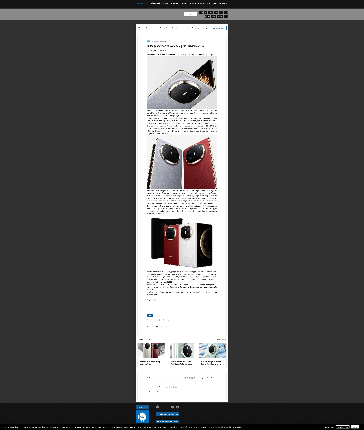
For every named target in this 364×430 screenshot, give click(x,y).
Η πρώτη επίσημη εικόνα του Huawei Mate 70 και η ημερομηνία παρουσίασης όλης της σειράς (212, 362)
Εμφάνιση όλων (222, 339)
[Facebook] (172, 407)
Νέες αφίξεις (175, 28)
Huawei (150, 315)
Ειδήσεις (148, 28)
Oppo (221, 12)
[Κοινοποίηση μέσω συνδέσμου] (162, 326)
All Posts (140, 28)
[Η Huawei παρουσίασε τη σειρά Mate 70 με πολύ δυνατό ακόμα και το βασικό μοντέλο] (182, 350)
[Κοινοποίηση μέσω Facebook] (148, 326)
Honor (216, 12)
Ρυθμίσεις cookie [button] (329, 427)
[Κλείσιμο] (362, 426)
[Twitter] (177, 407)
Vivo (206, 12)
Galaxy (226, 16)
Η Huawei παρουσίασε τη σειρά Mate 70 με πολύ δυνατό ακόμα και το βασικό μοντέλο (181, 362)
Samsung (207, 16)
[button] (206, 28)
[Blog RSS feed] (157, 407)
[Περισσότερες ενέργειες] (216, 41)
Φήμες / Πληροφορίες (161, 28)
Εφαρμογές (195, 28)
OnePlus (214, 16)
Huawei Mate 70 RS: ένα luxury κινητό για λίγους (150, 362)
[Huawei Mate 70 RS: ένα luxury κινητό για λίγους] (151, 350)
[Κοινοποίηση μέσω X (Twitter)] (152, 326)
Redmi (226, 12)
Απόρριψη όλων (343, 427)
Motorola (220, 16)
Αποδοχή (355, 427)
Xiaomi (201, 12)
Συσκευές (185, 28)
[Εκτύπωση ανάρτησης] (166, 326)
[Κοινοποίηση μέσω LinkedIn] (157, 326)
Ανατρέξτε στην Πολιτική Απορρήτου (230, 427)
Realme (210, 12)
